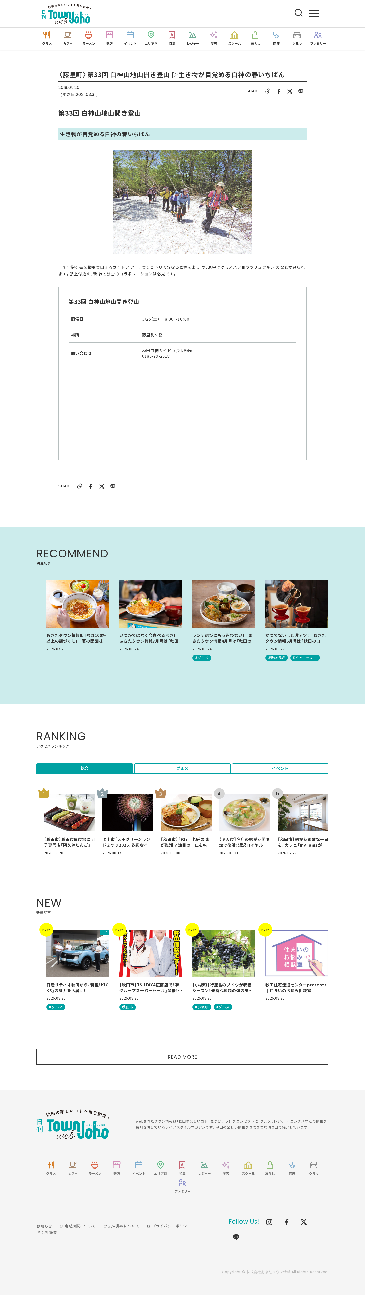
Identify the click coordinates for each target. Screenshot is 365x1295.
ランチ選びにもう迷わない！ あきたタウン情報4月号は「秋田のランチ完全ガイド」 (222, 638)
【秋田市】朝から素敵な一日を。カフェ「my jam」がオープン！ (303, 842)
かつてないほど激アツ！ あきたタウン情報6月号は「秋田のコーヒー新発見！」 (295, 638)
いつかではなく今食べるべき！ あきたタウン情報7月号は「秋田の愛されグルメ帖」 (149, 638)
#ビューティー (305, 657)
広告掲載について (123, 1225)
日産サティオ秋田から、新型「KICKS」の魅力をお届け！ (77, 987)
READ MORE (182, 1056)
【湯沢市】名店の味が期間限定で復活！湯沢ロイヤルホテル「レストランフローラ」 (244, 842)
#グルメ (201, 657)
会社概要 (48, 1232)
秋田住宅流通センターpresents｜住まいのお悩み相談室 (295, 987)
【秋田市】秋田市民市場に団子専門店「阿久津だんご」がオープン (69, 842)
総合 (85, 768)
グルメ (182, 768)
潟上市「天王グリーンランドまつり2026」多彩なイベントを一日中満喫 (127, 842)
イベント (280, 768)
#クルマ (55, 1006)
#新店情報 (276, 657)
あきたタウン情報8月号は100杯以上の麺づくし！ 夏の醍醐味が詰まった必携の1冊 (76, 638)
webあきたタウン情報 (73, 1124)
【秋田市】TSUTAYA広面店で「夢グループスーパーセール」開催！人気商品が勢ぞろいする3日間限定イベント (150, 987)
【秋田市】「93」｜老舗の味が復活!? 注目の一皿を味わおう (186, 842)
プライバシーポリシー (171, 1225)
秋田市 (127, 1006)
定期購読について (80, 1225)
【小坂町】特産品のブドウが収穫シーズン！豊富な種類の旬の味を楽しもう (222, 987)
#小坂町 (201, 1006)
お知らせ (44, 1226)
